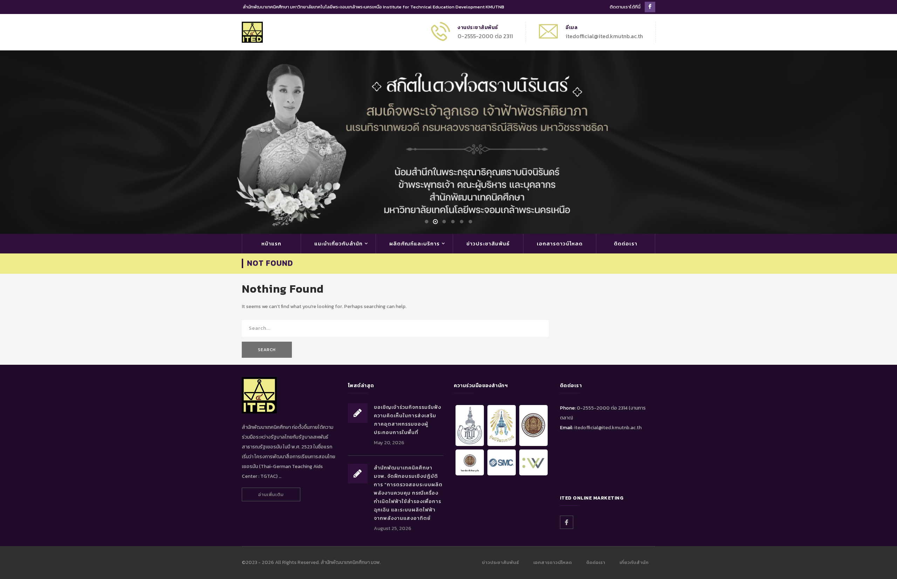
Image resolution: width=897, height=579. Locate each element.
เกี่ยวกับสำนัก (634, 562)
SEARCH (267, 350)
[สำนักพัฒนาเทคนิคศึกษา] (252, 31)
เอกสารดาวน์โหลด (560, 243)
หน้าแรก (271, 243)
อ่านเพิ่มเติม (271, 494)
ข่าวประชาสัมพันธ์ (488, 243)
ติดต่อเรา (625, 243)
